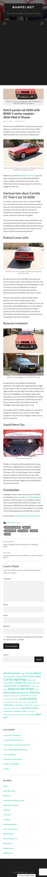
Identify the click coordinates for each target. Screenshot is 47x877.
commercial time (33, 683)
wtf (5, 717)
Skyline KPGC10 (15, 708)
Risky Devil (7, 843)
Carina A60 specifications (13, 740)
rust (36, 702)
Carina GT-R (21, 676)
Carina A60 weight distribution (15, 749)
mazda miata (33, 695)
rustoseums (18, 705)
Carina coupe (8, 676)
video (38, 714)
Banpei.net (23, 7)
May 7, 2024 (7, 121)
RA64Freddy (8, 834)
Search (6, 655)
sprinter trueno (29, 708)
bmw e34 (27, 527)
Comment (7, 579)
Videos (6, 769)
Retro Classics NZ (10, 838)
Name (6, 605)
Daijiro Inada (35, 686)
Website (6, 626)
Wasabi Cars (8, 853)
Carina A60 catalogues (12, 735)
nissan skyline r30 (8, 702)
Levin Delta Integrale (33, 497)
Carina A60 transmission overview (16, 745)
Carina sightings (15, 679)
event (36, 689)
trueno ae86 (29, 715)
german (34, 531)
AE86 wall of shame (13, 523)
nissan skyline (28, 698)
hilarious (34, 692)
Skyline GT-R (6, 708)
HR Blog (6, 810)
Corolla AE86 (10, 531)
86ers (5, 786)
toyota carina (19, 711)
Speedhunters (8, 848)
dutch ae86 (23, 531)
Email (6, 615)
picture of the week (28, 702)
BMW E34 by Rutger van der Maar (27, 516)
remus (7, 534)
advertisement (11, 673)
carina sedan (34, 676)
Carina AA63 (33, 673)
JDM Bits (7, 815)
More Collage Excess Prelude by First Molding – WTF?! (21, 544)
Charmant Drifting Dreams (13, 800)
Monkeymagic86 (9, 824)
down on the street (21, 688)
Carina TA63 (8, 683)
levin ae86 (25, 695)
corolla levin (23, 685)
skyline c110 (28, 705)
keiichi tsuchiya (15, 696)
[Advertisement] (23, 61)
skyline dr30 (37, 705)
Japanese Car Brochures (12, 759)
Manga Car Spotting (11, 764)
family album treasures (15, 692)
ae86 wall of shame (12, 527)
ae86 (23, 673)
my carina (6, 699)
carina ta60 (31, 680)
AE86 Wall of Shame (27, 175)
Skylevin (16, 497)
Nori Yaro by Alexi (10, 829)
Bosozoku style (9, 791)
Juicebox (6, 819)
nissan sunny (18, 702)
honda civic (6, 696)
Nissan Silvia (14, 699)
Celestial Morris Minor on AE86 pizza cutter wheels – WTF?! (23, 555)
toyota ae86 (8, 711)
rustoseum (8, 705)
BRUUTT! (7, 796)
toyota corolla (8, 715)
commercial (20, 682)
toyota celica (31, 711)
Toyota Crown (19, 715)
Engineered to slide (10, 805)
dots (5, 689)
